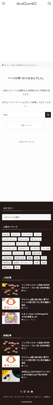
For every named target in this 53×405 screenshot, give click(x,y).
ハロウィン (34, 244)
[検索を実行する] (48, 115)
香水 (17, 267)
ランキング (18, 253)
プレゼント (23, 248)
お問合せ (46, 397)
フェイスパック (9, 248)
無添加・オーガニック (23, 262)
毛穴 (44, 258)
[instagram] (24, 391)
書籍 (30, 258)
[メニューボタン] (3, 3)
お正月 (6, 234)
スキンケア (23, 239)
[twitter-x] (21, 391)
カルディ (15, 234)
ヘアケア (35, 248)
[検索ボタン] (49, 3)
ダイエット (36, 239)
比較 (37, 258)
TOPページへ (26, 125)
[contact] (31, 391)
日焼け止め (20, 258)
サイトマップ (19, 397)
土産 (28, 253)
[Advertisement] (26, 34)
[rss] (28, 391)
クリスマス (27, 234)
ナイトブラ (21, 244)
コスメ (37, 234)
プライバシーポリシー (34, 397)
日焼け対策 (7, 258)
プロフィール (8, 397)
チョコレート (8, 244)
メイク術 (45, 248)
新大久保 (36, 253)
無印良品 (6, 262)
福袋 (44, 262)
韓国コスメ (7, 267)
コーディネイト (9, 239)
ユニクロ (6, 253)
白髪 (37, 262)
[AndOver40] (26, 3)
